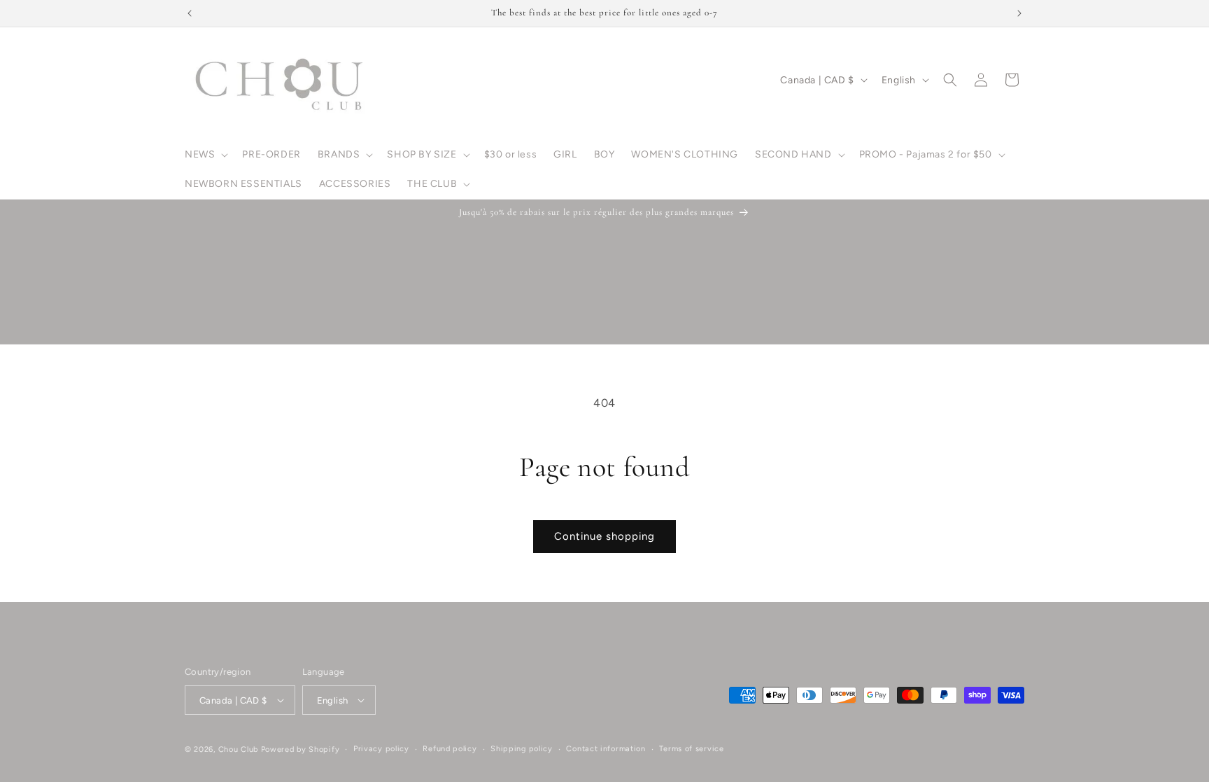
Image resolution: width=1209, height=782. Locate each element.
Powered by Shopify (300, 749)
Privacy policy (381, 748)
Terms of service (691, 748)
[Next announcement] (1019, 13)
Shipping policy (521, 748)
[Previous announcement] (189, 13)
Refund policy (449, 748)
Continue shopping (604, 536)
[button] (205, 154)
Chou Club (238, 749)
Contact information (605, 748)
